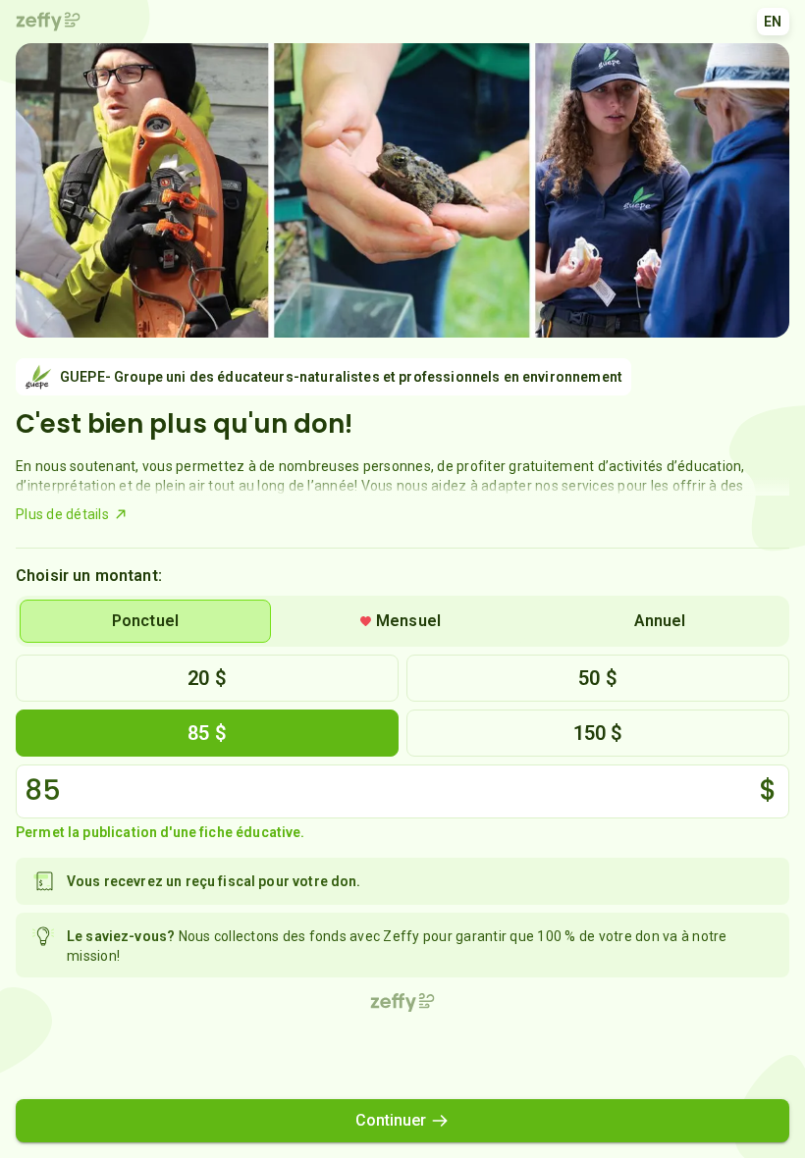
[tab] (145, 621)
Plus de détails (62, 514)
